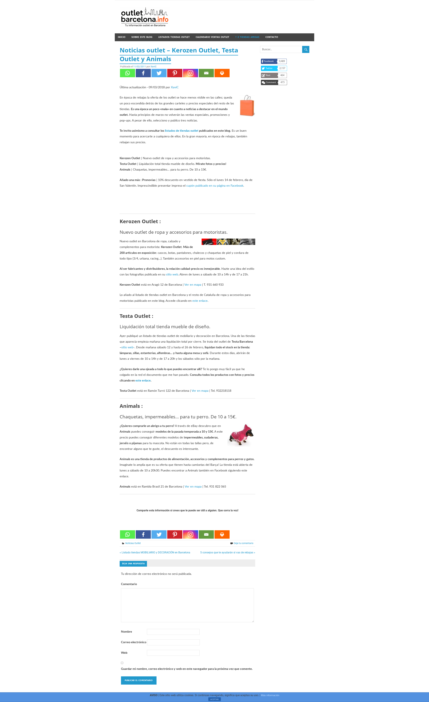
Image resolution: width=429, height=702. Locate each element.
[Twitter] (159, 73)
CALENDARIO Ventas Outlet (212, 37)
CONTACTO (271, 37)
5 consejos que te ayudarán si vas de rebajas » (227, 552)
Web (124, 652)
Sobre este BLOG (141, 37)
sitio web (172, 274)
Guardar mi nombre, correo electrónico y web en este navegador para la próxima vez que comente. (187, 669)
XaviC (153, 66)
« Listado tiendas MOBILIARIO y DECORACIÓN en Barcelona (155, 552)
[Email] (206, 73)
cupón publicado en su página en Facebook (214, 185)
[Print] (222, 73)
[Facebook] (143, 73)
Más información (270, 695)
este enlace (200, 300)
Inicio (121, 37)
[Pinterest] (174, 73)
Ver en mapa (192, 284)
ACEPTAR (214, 699)
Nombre (126, 631)
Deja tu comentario (243, 543)
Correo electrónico (133, 642)
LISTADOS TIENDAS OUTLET (174, 37)
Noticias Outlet (133, 543)
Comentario (129, 584)
